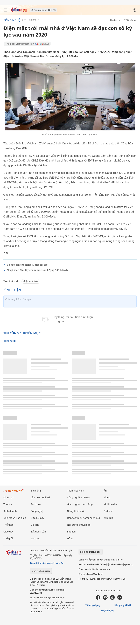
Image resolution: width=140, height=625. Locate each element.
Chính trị (8, 497)
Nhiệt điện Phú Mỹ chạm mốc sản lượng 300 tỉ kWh (37, 270)
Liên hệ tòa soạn (41, 570)
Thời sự (7, 504)
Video (107, 497)
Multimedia (110, 504)
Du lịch (35, 524)
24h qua (108, 517)
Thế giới (8, 538)
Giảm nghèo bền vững (80, 504)
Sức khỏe (36, 504)
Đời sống (36, 490)
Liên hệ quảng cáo (90, 551)
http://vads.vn (95, 573)
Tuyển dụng (107, 610)
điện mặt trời (30, 281)
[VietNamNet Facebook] (98, 598)
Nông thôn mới (76, 511)
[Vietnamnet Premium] (13, 492)
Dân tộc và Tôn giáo (14, 517)
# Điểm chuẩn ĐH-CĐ (43, 10)
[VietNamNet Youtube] (105, 598)
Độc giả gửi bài (122, 605)
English (71, 531)
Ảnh (106, 490)
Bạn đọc (35, 538)
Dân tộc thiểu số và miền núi (83, 517)
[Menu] (5, 10)
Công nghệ (11, 20)
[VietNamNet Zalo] (119, 598)
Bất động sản (38, 531)
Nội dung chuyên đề (78, 524)
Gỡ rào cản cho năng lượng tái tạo (27, 264)
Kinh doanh (10, 511)
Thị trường (31, 20)
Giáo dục (8, 531)
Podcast (108, 511)
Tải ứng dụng (92, 605)
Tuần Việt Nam (75, 490)
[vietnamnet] (18, 11)
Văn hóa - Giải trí (40, 497)
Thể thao (8, 524)
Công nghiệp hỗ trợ (78, 497)
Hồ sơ (70, 538)
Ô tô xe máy (37, 517)
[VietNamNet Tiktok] (112, 598)
